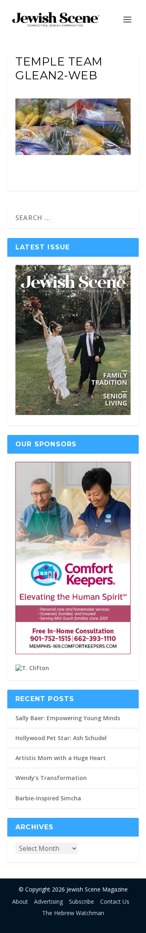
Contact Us (114, 901)
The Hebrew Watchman (73, 913)
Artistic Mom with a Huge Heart (60, 758)
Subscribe (81, 901)
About (20, 901)
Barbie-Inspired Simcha (48, 798)
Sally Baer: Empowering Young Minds (67, 718)
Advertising (48, 901)
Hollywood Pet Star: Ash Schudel (61, 738)
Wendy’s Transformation (51, 778)
